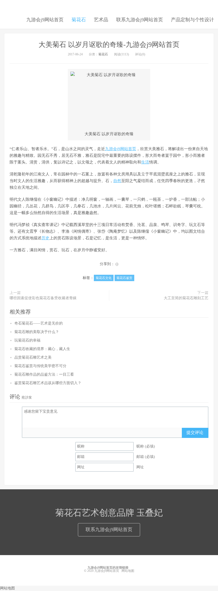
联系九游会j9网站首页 (139, 19)
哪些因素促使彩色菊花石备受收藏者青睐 (43, 298)
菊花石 (79, 19)
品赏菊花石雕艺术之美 (33, 357)
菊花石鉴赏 (124, 278)
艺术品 (101, 19)
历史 (45, 238)
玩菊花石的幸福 (27, 340)
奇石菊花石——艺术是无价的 (38, 323)
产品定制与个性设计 (192, 19)
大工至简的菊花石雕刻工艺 (186, 298)
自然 (117, 181)
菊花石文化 (104, 278)
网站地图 (127, 571)
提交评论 (194, 432)
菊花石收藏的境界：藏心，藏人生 (42, 349)
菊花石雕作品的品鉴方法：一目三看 (44, 374)
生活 (145, 162)
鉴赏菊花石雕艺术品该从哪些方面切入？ (47, 383)
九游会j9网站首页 (45, 19)
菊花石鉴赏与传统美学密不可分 (40, 366)
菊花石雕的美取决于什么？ (36, 332)
